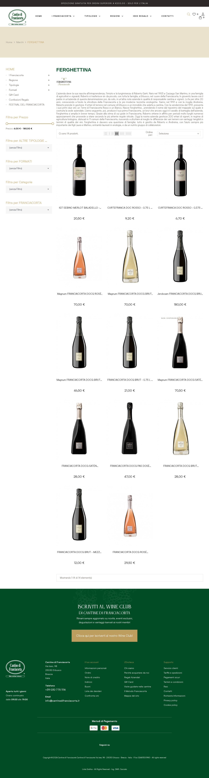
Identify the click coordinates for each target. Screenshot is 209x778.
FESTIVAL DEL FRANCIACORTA (26, 104)
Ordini (88, 672)
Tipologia (14, 85)
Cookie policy (170, 705)
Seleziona (164, 133)
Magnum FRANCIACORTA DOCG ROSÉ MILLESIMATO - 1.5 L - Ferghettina (79, 294)
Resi (166, 686)
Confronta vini (92, 695)
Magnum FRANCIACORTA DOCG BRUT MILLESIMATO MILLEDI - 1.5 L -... (130, 294)
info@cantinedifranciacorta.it (62, 700)
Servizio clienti (171, 668)
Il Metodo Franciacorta (135, 691)
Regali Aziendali (132, 677)
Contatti (168, 691)
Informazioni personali (95, 668)
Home (10, 69)
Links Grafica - (88, 769)
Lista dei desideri (93, 691)
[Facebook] (100, 750)
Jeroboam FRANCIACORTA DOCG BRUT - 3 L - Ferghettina (180, 294)
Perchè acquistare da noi (136, 672)
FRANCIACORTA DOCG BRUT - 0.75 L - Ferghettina (129, 380)
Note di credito (92, 677)
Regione (13, 80)
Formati (13, 89)
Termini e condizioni (173, 682)
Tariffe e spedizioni (173, 672)
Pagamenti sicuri (172, 677)
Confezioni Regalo (19, 99)
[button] (104, 636)
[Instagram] (109, 750)
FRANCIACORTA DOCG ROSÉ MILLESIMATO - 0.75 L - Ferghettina (130, 552)
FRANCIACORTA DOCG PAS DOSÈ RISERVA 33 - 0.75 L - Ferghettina (129, 466)
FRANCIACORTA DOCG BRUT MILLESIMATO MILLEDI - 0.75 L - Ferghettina (180, 466)
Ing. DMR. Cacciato (119, 769)
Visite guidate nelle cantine (137, 686)
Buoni (87, 686)
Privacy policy (170, 700)
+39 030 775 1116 (55, 689)
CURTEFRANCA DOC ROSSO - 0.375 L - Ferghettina (180, 208)
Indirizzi (88, 682)
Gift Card (14, 94)
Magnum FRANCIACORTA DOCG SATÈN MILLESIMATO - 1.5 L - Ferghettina (180, 380)
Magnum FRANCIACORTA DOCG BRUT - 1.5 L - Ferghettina (79, 380)
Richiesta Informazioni (174, 695)
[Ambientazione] (203, 14)
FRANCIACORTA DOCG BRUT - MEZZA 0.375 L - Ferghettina (79, 552)
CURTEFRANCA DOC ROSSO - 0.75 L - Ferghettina (129, 208)
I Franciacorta (16, 75)
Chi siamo (129, 668)
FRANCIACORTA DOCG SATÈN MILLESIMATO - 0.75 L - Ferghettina (79, 466)
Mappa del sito (131, 695)
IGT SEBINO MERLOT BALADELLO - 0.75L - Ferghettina (79, 208)
